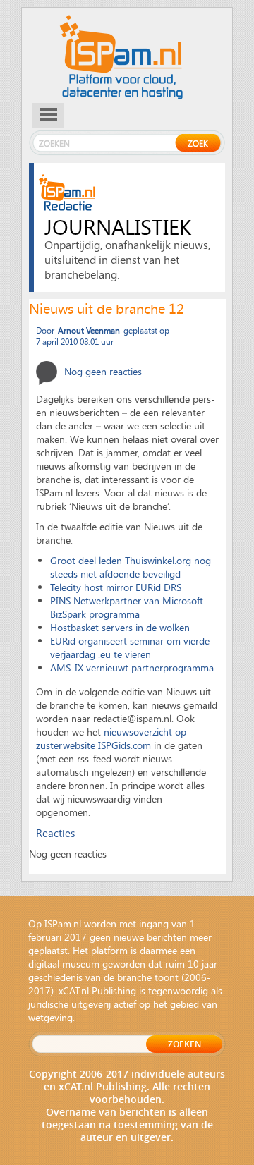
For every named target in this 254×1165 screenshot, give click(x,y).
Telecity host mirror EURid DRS (115, 587)
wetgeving (50, 1017)
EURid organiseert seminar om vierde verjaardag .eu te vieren (130, 647)
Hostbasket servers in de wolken (120, 627)
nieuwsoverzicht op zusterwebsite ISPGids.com (111, 738)
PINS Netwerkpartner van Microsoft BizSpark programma (126, 607)
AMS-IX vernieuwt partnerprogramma (132, 667)
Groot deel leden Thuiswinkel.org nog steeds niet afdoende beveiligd (130, 567)
